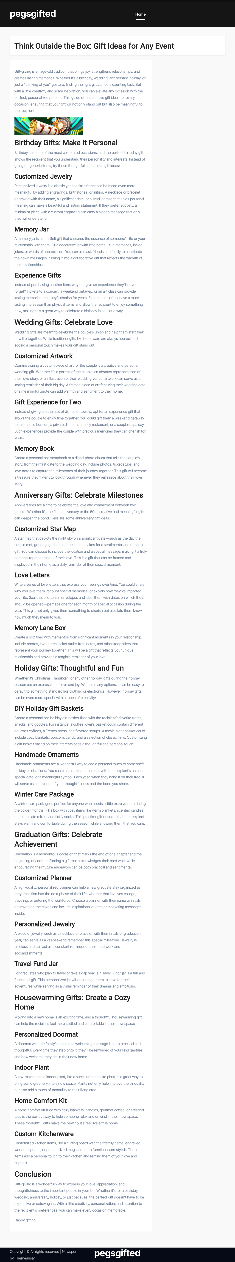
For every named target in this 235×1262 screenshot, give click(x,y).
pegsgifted (33, 13)
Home (140, 14)
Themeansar (25, 1258)
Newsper (69, 1251)
